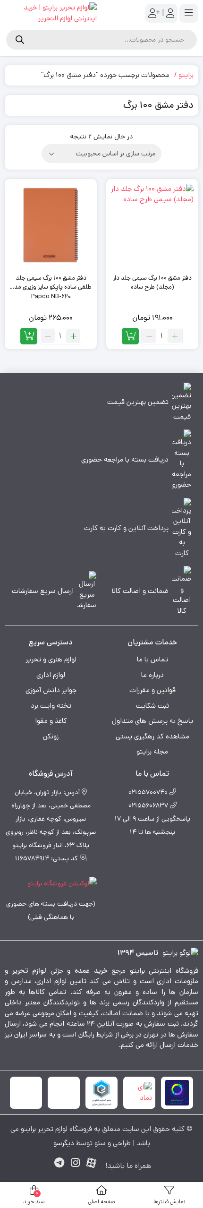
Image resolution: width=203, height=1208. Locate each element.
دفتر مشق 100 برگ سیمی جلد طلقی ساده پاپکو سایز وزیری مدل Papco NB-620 (51, 283)
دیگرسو (63, 1143)
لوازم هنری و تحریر (50, 659)
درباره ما (152, 675)
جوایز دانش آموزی (50, 690)
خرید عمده (91, 971)
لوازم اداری (50, 675)
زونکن (51, 736)
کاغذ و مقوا (51, 721)
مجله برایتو (152, 751)
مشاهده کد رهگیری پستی (152, 736)
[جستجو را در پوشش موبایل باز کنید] (101, 39)
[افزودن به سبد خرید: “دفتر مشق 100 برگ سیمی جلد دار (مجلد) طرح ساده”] (130, 336)
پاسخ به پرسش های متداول (152, 721)
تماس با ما (152, 659)
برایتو (186, 75)
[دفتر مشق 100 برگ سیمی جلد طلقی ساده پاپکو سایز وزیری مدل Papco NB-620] (50, 225)
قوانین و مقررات (152, 690)
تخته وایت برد (51, 706)
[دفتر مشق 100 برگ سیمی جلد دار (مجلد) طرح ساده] (152, 225)
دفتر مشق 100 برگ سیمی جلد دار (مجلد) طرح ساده (152, 283)
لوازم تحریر (29, 971)
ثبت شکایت (152, 706)
